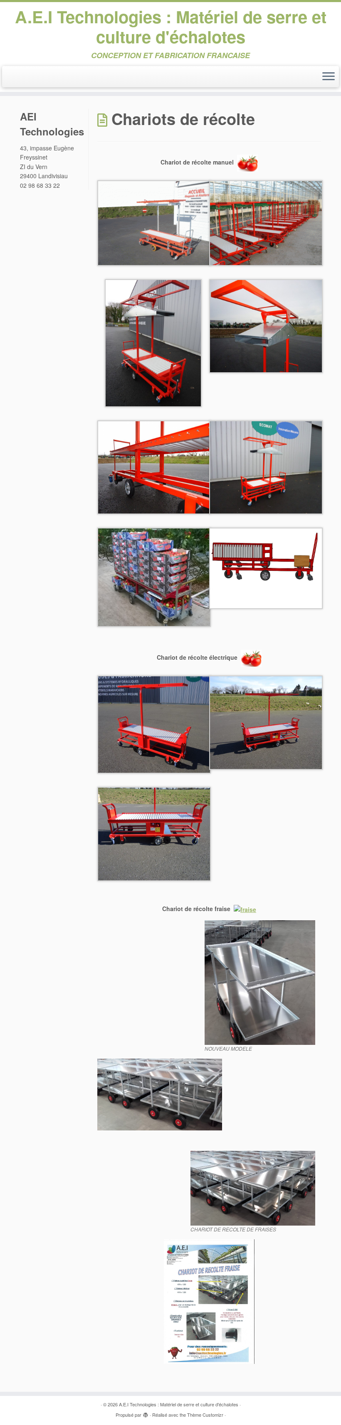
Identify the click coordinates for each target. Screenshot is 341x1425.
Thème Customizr (205, 1414)
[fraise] (245, 908)
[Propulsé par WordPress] (145, 1413)
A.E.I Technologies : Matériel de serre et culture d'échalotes (170, 27)
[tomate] (247, 162)
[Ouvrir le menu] (328, 77)
